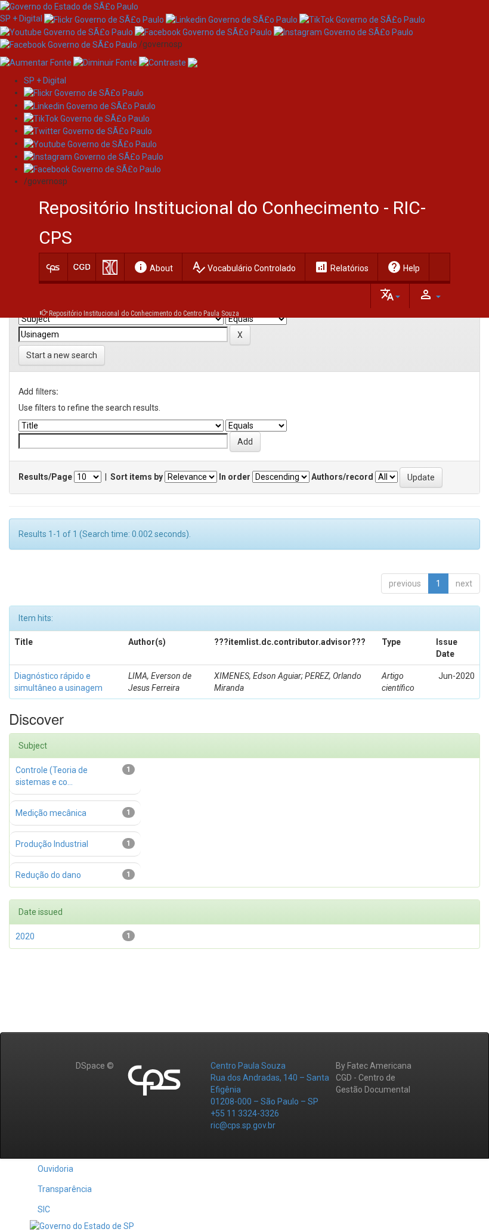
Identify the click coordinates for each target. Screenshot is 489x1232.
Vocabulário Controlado (243, 267)
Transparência (65, 1189)
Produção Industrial (52, 844)
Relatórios (341, 267)
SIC (44, 1209)
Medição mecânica (51, 813)
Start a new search (61, 355)
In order (234, 477)
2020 (25, 936)
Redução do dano (48, 875)
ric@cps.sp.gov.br (243, 1125)
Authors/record (342, 477)
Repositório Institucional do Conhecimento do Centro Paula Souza (144, 313)
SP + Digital (21, 18)
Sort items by (136, 477)
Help (403, 267)
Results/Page (45, 477)
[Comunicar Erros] (192, 62)
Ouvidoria (55, 1169)
